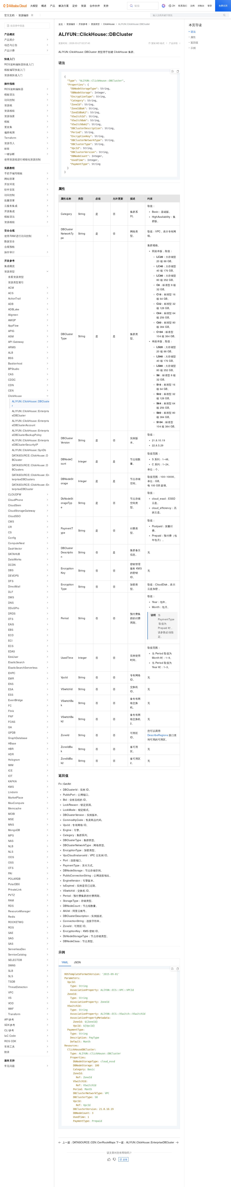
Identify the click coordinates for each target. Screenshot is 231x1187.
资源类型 (95, 23)
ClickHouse (109, 23)
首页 (60, 24)
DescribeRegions (157, 735)
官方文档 (9, 15)
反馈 (125, 1159)
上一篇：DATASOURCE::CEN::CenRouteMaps (88, 1142)
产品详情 (173, 43)
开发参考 (83, 23)
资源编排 (23, 15)
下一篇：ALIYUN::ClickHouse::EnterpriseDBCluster (145, 1142)
